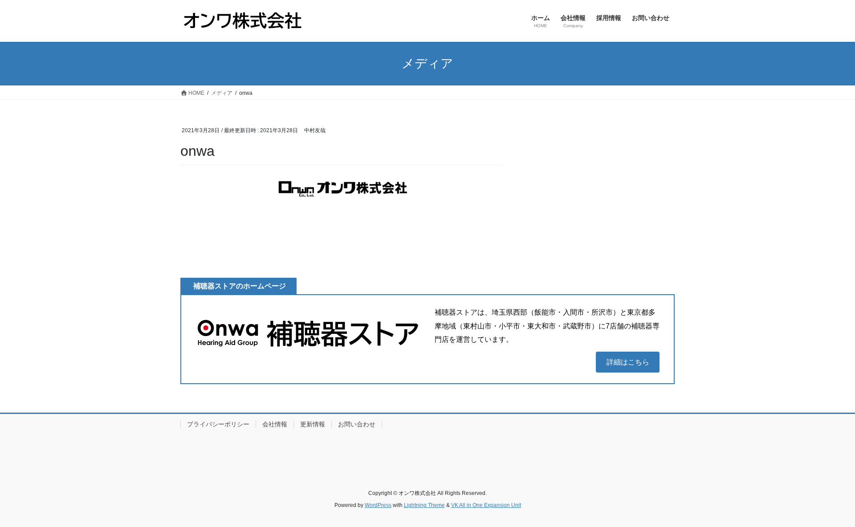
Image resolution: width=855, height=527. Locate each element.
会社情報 (274, 424)
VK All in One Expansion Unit (486, 505)
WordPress (378, 505)
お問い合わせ (356, 424)
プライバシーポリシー (218, 424)
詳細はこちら (628, 362)
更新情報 (312, 424)
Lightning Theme (424, 505)
